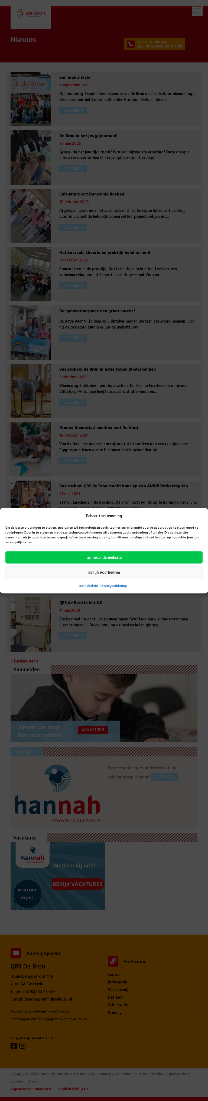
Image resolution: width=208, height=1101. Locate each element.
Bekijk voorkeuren (104, 572)
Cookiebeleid (88, 585)
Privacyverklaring (113, 585)
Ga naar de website (104, 557)
